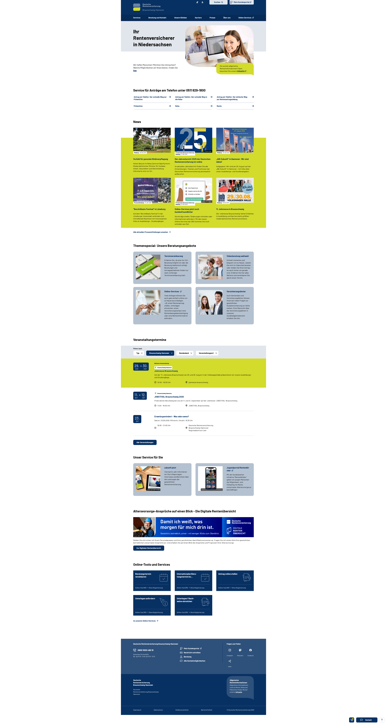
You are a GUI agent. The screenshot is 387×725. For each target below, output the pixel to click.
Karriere (198, 18)
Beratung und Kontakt (157, 18)
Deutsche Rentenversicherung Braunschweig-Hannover (146, 692)
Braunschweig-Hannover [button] (159, 353)
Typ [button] (137, 353)
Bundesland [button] (184, 353)
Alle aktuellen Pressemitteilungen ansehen (150, 232)
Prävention (138, 106)
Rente (219, 106)
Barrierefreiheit (206, 710)
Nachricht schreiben (192, 652)
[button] (366, 719)
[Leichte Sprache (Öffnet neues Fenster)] (202, 2)
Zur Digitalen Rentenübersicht (148, 548)
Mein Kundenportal (241, 2)
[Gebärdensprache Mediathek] (197, 2)
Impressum (137, 710)
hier (135, 70)
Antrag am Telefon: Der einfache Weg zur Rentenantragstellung (232, 98)
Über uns (226, 18)
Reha (177, 106)
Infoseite (240, 71)
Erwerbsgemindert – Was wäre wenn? (171, 416)
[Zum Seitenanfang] (381, 719)
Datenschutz (158, 710)
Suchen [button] (217, 2)
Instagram (230, 655)
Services (136, 18)
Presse (212, 18)
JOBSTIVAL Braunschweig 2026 (169, 396)
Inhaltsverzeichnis (181, 710)
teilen (229, 666)
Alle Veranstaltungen (144, 442)
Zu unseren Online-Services (144, 621)
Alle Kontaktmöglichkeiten (194, 661)
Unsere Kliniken (180, 18)
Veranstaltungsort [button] (206, 353)
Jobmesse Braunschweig (166, 371)
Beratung (187, 657)
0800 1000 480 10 (145, 650)
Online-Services (245, 18)
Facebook (251, 655)
